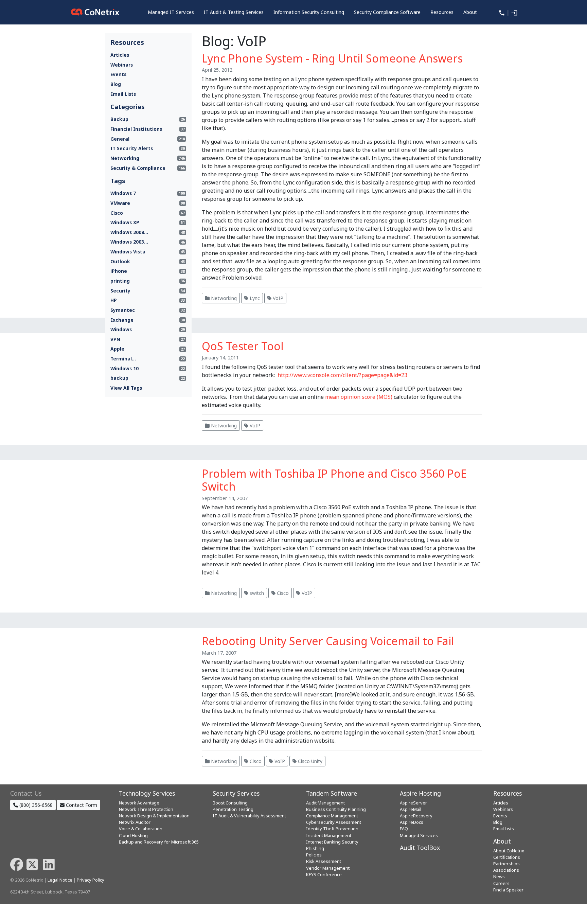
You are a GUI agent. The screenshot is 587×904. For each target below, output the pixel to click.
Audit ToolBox (420, 848)
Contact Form (81, 805)
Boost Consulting (230, 803)
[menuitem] (170, 12)
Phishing (315, 848)
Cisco (282, 593)
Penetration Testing (233, 809)
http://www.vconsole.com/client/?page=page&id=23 (342, 375)
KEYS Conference (324, 874)
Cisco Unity (309, 761)
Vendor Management (328, 868)
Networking (223, 298)
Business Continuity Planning (336, 809)
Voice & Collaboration (140, 829)
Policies (314, 855)
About (502, 841)
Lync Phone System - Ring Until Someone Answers (332, 58)
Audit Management (325, 803)
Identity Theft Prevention (332, 829)
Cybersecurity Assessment (333, 822)
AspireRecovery (416, 816)
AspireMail (410, 809)
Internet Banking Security (332, 842)
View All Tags (126, 388)
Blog (115, 84)
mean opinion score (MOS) (358, 397)
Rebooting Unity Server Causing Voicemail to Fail (328, 641)
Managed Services (419, 835)
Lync (254, 298)
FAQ (404, 829)
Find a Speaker (508, 890)
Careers (501, 883)
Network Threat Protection (146, 809)
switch (256, 593)
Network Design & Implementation (154, 816)
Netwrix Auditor (134, 822)
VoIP (277, 298)
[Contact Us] (501, 12)
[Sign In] (514, 12)
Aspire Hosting (420, 793)
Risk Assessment (323, 861)
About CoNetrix (508, 851)
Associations (506, 870)
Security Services (236, 793)
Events (118, 74)
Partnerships (506, 864)
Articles (119, 55)
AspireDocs (411, 822)
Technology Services (147, 793)
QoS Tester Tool (243, 346)
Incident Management (328, 835)
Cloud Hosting (133, 835)
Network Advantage (139, 803)
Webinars (121, 64)
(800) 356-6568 (35, 805)
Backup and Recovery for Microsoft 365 (159, 842)
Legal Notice (60, 880)
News (499, 876)
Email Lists (123, 94)
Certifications (506, 857)
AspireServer (413, 803)
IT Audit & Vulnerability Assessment (249, 816)
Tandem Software (331, 793)
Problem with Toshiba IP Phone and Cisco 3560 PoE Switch (334, 480)
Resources (507, 793)
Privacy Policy (90, 880)
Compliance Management (332, 816)
